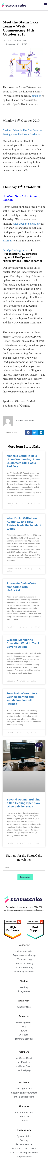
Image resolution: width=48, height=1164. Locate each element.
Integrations (24, 976)
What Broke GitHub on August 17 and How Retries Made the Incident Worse (22, 521)
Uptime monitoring (24, 935)
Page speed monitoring (24, 939)
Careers (24, 1105)
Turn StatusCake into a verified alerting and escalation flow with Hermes (23, 685)
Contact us (24, 1101)
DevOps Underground (15, 250)
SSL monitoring (24, 944)
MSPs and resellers (24, 1081)
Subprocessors (24, 1141)
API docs (24, 1019)
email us (36, 96)
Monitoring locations (24, 956)
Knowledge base (24, 1007)
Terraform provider (24, 1023)
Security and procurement (24, 1077)
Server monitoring (24, 952)
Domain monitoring (24, 948)
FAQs (24, 1015)
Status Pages (24, 991)
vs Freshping (24, 1055)
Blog (24, 1011)
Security (24, 1125)
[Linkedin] (20, 1159)
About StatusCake (24, 1097)
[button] (28, 433)
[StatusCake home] (14, 5)
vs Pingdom (24, 1046)
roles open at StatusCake (27, 223)
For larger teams (24, 1073)
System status (24, 1121)
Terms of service (24, 1129)
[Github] (26, 1159)
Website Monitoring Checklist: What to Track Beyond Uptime (21, 632)
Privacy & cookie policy (24, 1133)
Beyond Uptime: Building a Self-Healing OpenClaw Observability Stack (22, 787)
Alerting (24, 972)
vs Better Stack (24, 1051)
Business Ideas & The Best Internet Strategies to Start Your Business (22, 132)
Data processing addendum (24, 1137)
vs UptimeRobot (24, 1042)
